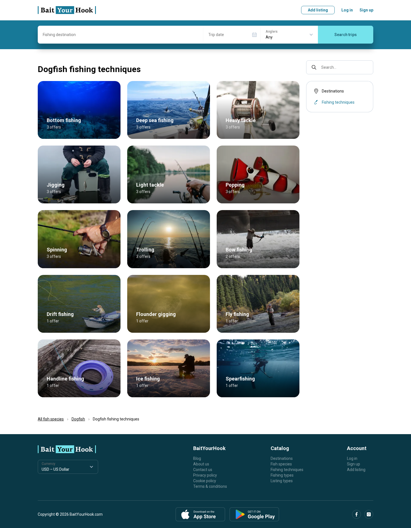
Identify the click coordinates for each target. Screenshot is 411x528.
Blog (197, 458)
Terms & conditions (210, 486)
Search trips (345, 34)
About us (201, 464)
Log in (347, 10)
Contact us (202, 469)
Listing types (282, 481)
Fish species (281, 464)
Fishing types (282, 475)
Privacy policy (205, 475)
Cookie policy (204, 481)
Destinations (333, 91)
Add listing (318, 10)
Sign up (366, 10)
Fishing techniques (287, 469)
